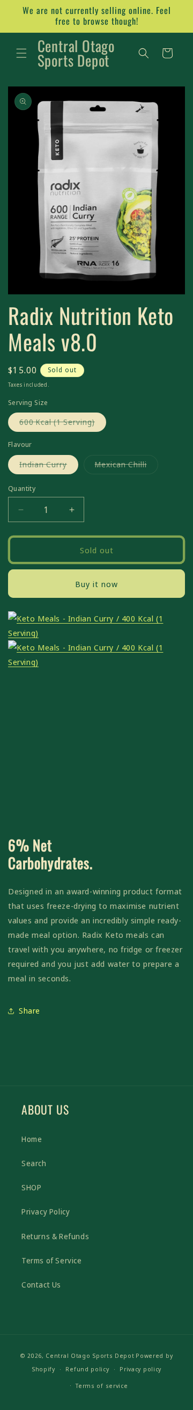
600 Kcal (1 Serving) (62, 424)
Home (31, 1139)
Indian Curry (48, 466)
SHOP (31, 1187)
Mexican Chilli (126, 466)
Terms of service (102, 1386)
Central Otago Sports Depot (90, 1355)
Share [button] (29, 1011)
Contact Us (41, 1284)
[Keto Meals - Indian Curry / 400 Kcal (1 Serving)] (96, 625)
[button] (21, 53)
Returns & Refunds (55, 1236)
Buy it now (96, 584)
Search (34, 1163)
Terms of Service (51, 1260)
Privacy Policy (45, 1211)
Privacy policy (140, 1369)
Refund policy (87, 1369)
